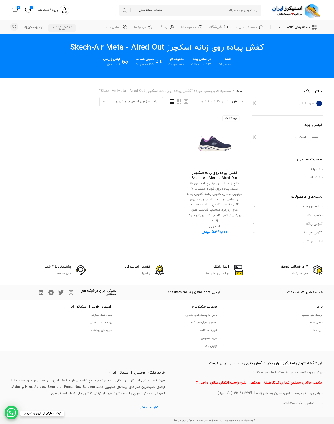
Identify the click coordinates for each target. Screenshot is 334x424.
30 (210, 101)
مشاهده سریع (194, 141)
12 (227, 101)
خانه (239, 90)
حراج (313, 169)
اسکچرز (236, 183)
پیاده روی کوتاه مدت (214, 189)
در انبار (312, 177)
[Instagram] (71, 292)
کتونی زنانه (314, 223)
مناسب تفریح (222, 204)
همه (200, 101)
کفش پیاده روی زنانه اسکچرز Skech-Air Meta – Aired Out (214, 175)
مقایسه (194, 131)
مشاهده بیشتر (150, 407)
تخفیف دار (314, 215)
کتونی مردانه (313, 232)
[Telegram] (51, 292)
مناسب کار (214, 215)
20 (219, 101)
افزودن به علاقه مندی (194, 120)
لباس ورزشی (313, 241)
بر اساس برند (312, 206)
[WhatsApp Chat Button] (11, 412)
